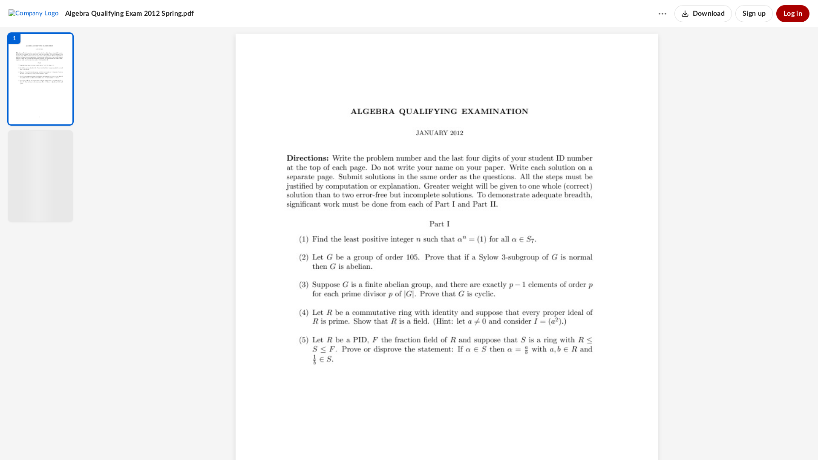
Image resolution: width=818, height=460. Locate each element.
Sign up (754, 13)
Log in (792, 13)
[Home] (34, 13)
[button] (40, 79)
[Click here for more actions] (662, 13)
